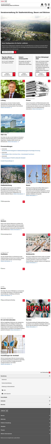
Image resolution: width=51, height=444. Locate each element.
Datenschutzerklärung (6, 383)
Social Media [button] (4, 397)
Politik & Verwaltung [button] (6, 422)
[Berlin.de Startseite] (4, 1)
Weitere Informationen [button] (6, 433)
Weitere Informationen (8, 52)
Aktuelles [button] (3, 426)
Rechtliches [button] (4, 376)
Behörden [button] (3, 419)
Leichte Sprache (7, 393)
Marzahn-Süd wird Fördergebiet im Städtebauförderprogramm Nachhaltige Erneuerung (21, 150)
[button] (49, 8)
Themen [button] (3, 430)
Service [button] (2, 415)
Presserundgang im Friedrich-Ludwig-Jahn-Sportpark (13, 157)
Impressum (4, 379)
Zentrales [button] (3, 401)
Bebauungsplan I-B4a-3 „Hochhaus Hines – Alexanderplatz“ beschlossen (18, 154)
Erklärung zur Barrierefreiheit (8, 386)
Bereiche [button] (3, 404)
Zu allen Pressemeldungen (7, 160)
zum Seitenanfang (44, 372)
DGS (4, 390)
